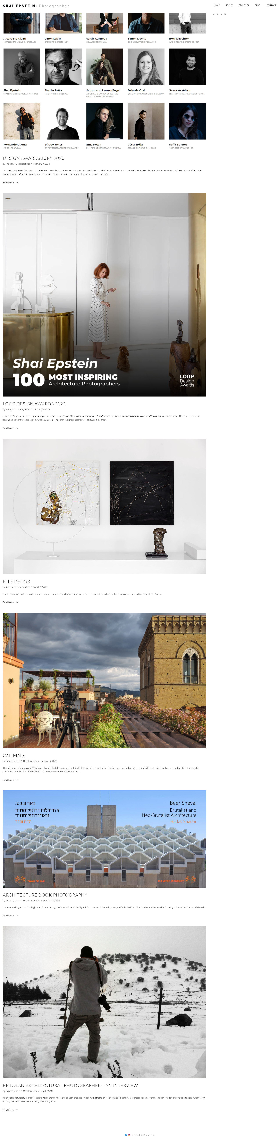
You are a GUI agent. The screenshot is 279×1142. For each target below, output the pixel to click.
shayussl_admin (13, 761)
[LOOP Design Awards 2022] (104, 295)
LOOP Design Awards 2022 (34, 403)
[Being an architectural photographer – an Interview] (104, 1002)
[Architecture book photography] (104, 839)
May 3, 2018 (47, 1091)
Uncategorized (23, 163)
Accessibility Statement (143, 1135)
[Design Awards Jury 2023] (104, 81)
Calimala (14, 755)
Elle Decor (16, 581)
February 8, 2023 (41, 163)
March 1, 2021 (40, 587)
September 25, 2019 (50, 900)
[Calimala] (104, 680)
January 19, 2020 (49, 761)
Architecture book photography (45, 894)
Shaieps (9, 163)
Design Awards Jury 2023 (34, 158)
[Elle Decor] (104, 506)
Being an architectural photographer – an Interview (70, 1085)
